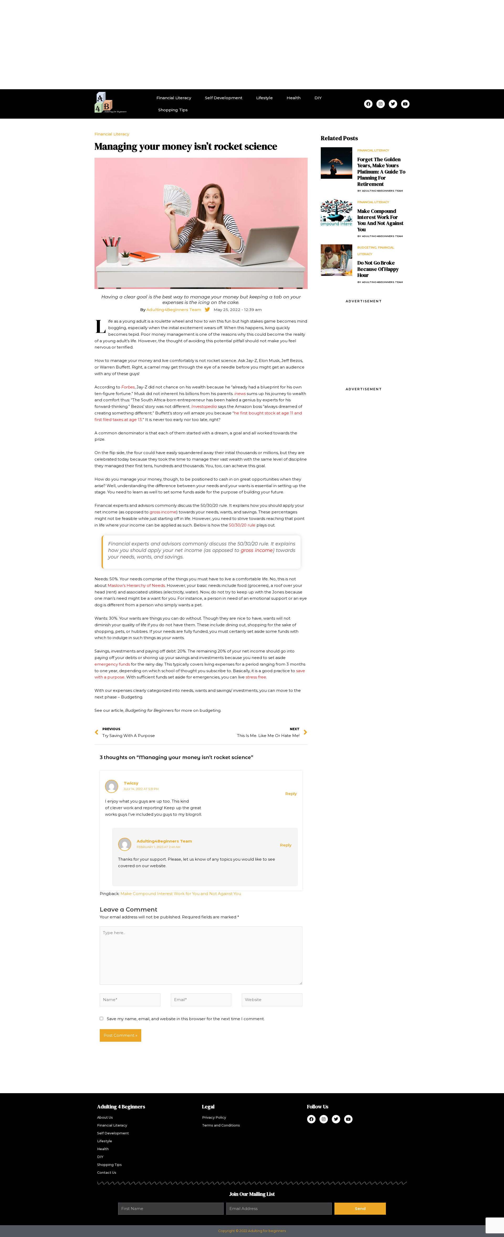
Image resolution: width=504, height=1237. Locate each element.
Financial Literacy (173, 97)
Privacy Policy (214, 1117)
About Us (105, 1117)
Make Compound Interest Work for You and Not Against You (180, 893)
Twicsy (131, 783)
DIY (318, 97)
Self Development (223, 97)
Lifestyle (264, 97)
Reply (291, 793)
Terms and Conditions (221, 1125)
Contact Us (106, 1173)
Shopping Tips (173, 109)
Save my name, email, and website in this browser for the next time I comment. (186, 1018)
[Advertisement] (252, 44)
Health (294, 97)
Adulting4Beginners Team (164, 841)
